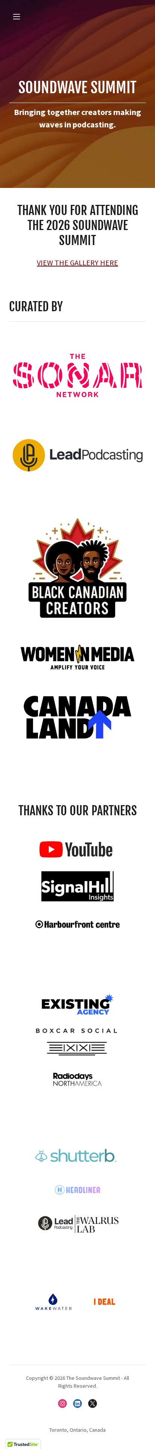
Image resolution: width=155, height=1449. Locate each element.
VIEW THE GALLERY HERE (77, 262)
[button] (19, 16)
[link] (62, 1403)
